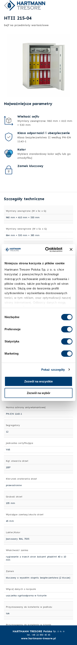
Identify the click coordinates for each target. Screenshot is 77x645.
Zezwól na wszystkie (38, 381)
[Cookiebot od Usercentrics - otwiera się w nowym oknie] (46, 249)
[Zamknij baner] (71, 249)
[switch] (66, 329)
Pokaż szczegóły (53, 369)
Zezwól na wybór (38, 393)
